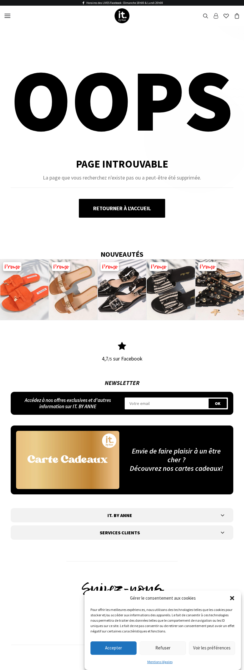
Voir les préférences (212, 648)
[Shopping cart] (234, 15)
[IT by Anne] (122, 15)
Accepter (113, 648)
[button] (232, 598)
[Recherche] (203, 15)
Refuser (163, 648)
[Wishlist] (223, 15)
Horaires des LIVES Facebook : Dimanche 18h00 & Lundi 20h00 (124, 3)
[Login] (213, 15)
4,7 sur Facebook (122, 358)
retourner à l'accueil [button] (122, 208)
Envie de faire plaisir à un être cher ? (176, 455)
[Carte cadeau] (67, 460)
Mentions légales (160, 662)
